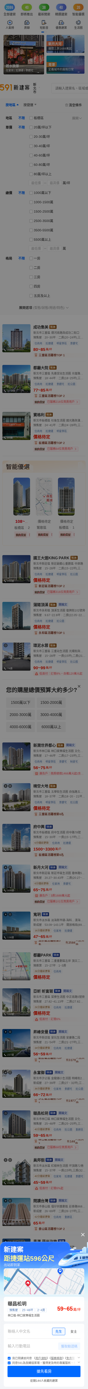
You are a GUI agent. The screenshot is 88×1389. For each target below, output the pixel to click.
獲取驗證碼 (69, 1346)
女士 (73, 1331)
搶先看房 (44, 1371)
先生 (58, 1331)
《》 (41, 1358)
